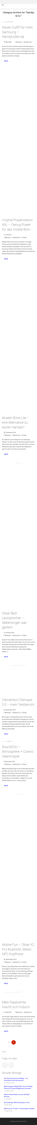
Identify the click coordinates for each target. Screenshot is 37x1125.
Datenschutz (22, 1121)
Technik (23, 237)
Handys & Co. (28, 42)
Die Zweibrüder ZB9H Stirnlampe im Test (17, 1102)
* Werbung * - (19, 42)
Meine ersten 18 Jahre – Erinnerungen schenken (19, 1108)
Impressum (14, 1121)
